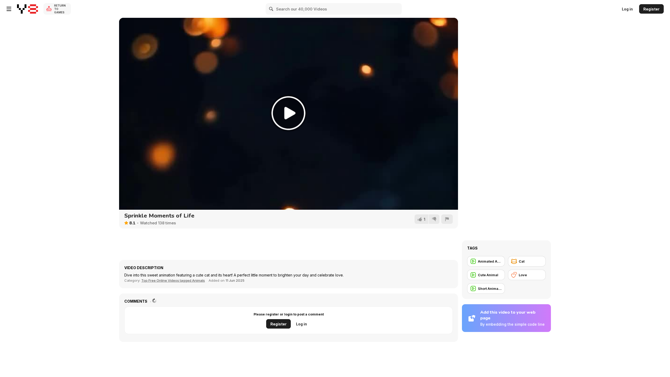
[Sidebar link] (9, 9)
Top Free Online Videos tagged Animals (173, 280)
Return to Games (60, 9)
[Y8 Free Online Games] (27, 9)
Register (651, 9)
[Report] (447, 219)
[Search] (271, 9)
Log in (627, 9)
